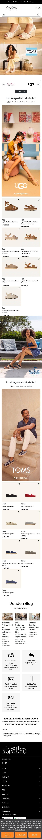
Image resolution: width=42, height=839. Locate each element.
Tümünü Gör (21, 92)
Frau (33, 102)
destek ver (10, 709)
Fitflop (22, 102)
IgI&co (29, 386)
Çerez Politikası (20, 830)
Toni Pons (15, 102)
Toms (28, 102)
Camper (23, 386)
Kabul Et (34, 835)
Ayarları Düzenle (7, 835)
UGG (8, 102)
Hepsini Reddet (21, 835)
